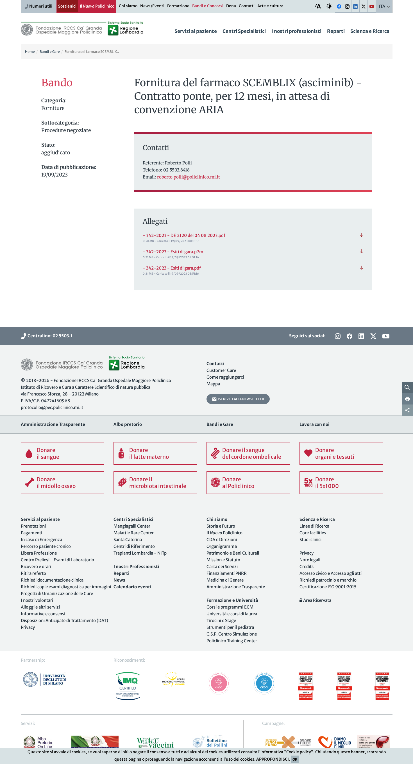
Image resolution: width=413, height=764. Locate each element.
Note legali (309, 559)
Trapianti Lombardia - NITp (140, 553)
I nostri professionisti (296, 31)
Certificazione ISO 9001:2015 (328, 586)
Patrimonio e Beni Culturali (232, 553)
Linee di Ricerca (314, 526)
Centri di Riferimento (134, 546)
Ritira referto (33, 573)
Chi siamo (128, 5)
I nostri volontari (37, 600)
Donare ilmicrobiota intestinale (157, 482)
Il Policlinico (97, 6)
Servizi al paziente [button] (195, 31)
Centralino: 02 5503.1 (49, 335)
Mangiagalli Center (132, 526)
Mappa (213, 383)
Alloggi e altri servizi (40, 607)
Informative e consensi (43, 613)
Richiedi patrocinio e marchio (328, 580)
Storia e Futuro (220, 526)
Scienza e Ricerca (369, 31)
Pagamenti (31, 532)
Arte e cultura (270, 5)
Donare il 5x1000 (327, 482)
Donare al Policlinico (238, 482)
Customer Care (221, 370)
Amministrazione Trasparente (235, 586)
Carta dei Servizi (222, 566)
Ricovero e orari (36, 566)
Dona (231, 5)
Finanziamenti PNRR (226, 573)
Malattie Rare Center (134, 532)
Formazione (178, 5)
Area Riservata (316, 600)
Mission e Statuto (223, 559)
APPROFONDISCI (272, 759)
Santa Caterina (128, 539)
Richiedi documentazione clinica (52, 580)
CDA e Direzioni (221, 539)
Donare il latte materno (149, 453)
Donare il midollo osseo (56, 482)
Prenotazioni (33, 526)
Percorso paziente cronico (46, 546)
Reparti (336, 31)
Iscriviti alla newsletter (240, 399)
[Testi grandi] (318, 6)
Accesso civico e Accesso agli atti (330, 573)
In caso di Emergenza (41, 539)
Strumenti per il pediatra (230, 627)
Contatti (247, 5)
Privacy (28, 627)
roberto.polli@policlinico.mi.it (188, 177)
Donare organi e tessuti (334, 453)
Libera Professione (39, 553)
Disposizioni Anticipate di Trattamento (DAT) (64, 620)
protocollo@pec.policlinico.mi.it (52, 407)
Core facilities (312, 532)
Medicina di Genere (225, 580)
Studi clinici (310, 539)
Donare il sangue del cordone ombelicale (251, 453)
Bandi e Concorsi (207, 5)
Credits (306, 566)
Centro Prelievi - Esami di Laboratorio (57, 559)
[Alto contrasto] (329, 6)
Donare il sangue (48, 453)
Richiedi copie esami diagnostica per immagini (66, 586)
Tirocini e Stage (221, 620)
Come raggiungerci (225, 377)
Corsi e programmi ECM (229, 607)
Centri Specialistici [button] (244, 31)
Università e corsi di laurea (231, 613)
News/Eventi (152, 5)
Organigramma (221, 546)
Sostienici (67, 6)
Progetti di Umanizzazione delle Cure (57, 593)
